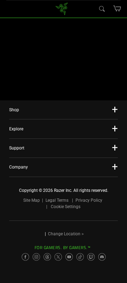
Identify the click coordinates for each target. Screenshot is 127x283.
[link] (62, 8)
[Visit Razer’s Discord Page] (102, 257)
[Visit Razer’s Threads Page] (47, 257)
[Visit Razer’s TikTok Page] (80, 257)
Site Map (31, 200)
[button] (117, 8)
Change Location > (66, 233)
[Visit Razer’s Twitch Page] (91, 257)
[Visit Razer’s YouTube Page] (69, 257)
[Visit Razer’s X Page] (58, 257)
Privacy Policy (88, 200)
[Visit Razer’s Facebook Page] (25, 257)
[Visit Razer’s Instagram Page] (36, 257)
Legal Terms (57, 200)
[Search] (101, 8)
